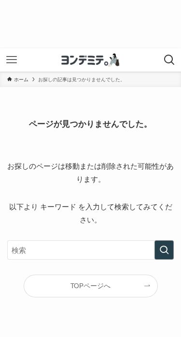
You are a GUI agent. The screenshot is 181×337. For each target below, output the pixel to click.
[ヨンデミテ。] (90, 60)
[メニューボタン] (11, 60)
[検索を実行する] (164, 250)
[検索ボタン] (169, 60)
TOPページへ (90, 285)
